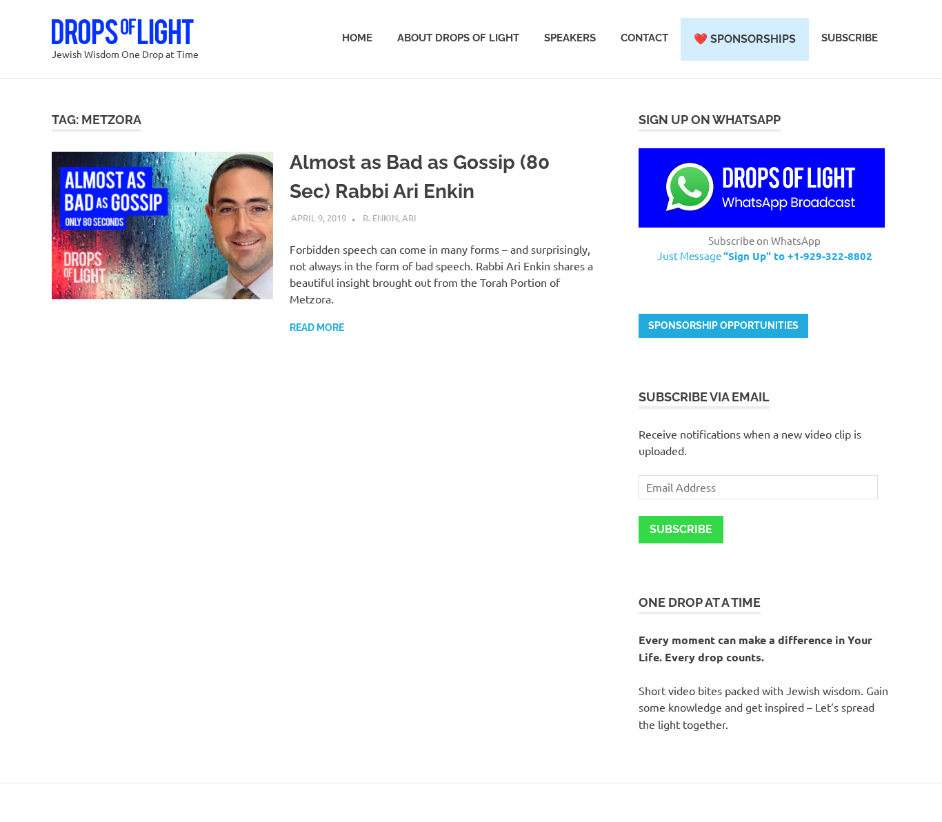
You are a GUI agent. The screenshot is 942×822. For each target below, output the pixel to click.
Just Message (764, 255)
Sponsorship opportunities (723, 325)
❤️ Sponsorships (745, 39)
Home (357, 38)
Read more (317, 327)
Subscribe (849, 38)
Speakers (570, 38)
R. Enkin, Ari (390, 217)
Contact (644, 38)
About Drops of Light (458, 38)
